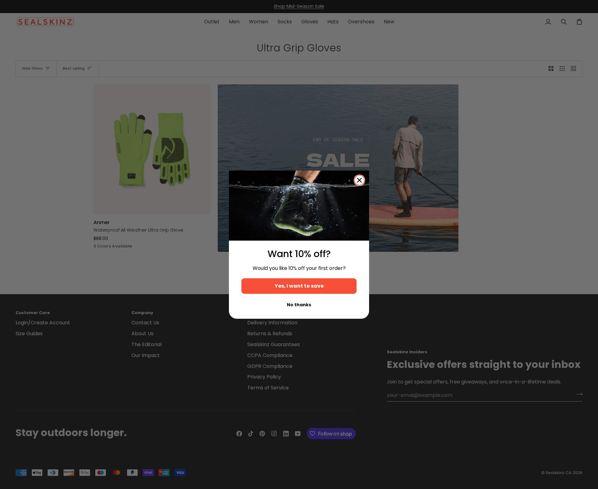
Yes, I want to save (299, 285)
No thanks (299, 305)
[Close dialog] (359, 180)
